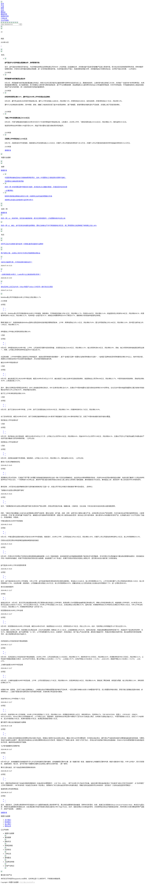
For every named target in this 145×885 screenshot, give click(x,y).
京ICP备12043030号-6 (27, 882)
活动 (2, 10)
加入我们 (8, 824)
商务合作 (8, 826)
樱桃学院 (4, 14)
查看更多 (4, 170)
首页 (2, 4)
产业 (2, 6)
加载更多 (4, 812)
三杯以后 (4, 18)
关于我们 (8, 820)
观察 (2, 8)
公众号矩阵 (5, 20)
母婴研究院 (5, 16)
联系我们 (8, 822)
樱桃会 (3, 12)
